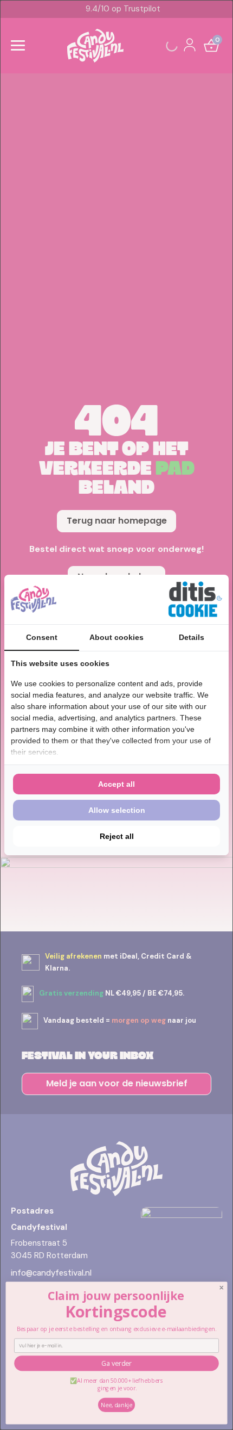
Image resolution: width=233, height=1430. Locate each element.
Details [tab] (191, 637)
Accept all (116, 784)
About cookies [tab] (116, 637)
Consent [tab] (41, 637)
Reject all (117, 836)
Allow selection (116, 810)
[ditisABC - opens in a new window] (195, 599)
